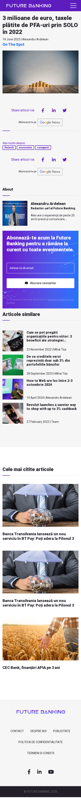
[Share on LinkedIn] (54, 110)
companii (43, 147)
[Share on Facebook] (43, 110)
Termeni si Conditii (40, 753)
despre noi (39, 731)
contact (17, 731)
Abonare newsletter (42, 283)
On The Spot (13, 44)
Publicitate (61, 731)
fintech (9, 147)
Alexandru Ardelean (48, 203)
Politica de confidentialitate (40, 742)
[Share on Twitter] (64, 110)
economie (25, 147)
